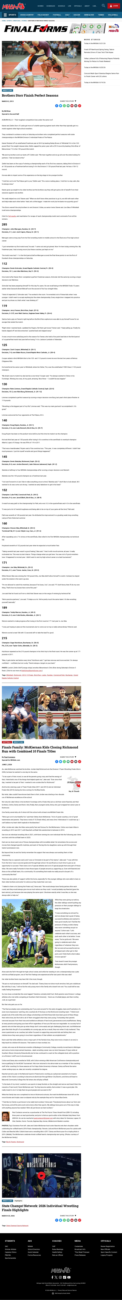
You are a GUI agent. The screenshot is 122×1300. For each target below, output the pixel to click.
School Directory (34, 1249)
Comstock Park (59, 675)
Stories (24, 20)
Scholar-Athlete (10, 1249)
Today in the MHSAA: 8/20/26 (95, 67)
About (87, 6)
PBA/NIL (8, 1255)
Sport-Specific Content (109, 1252)
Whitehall (9, 675)
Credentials (79, 1246)
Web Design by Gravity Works (62, 1293)
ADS (30, 1241)
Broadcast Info (80, 1249)
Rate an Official (57, 1255)
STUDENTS (10, 1241)
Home (4, 20)
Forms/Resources (34, 1255)
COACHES (56, 1241)
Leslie (44, 675)
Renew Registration (108, 1246)
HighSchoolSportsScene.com (31, 671)
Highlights (18, 1201)
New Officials (105, 1249)
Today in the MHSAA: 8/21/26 (95, 43)
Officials (78, 6)
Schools (61, 6)
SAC (6, 1246)
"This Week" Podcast (82, 1252)
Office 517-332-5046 (51, 1285)
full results (12, 216)
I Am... (95, 6)
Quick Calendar (33, 1252)
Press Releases (80, 1255)
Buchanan (69, 675)
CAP (53, 1246)
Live (69, 6)
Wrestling (16, 20)
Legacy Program (107, 1255)
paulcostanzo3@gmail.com (43, 1118)
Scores (40, 6)
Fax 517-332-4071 (61, 1285)
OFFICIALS (106, 1241)
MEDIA (78, 1241)
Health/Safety (57, 1252)
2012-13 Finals (27, 675)
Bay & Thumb (11, 1142)
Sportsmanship (10, 1258)
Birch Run (37, 675)
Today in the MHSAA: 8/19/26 (95, 82)
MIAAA (30, 1246)
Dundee (50, 675)
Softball (7, 742)
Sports (9, 20)
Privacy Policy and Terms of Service (67, 1290)
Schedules (51, 6)
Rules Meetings (57, 1249)
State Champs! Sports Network (17, 1226)
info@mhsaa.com (72, 1285)
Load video (45, 1186)
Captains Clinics (10, 1252)
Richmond (18, 675)
